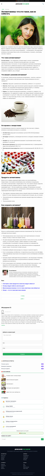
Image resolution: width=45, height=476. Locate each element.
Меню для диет (26, 467)
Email (4, 348)
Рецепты (2, 459)
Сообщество (25, 456)
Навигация (25, 458)
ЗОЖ (3, 9)
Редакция (3, 464)
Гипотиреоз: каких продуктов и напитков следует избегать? (19, 283)
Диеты (24, 465)
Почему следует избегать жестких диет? (14, 286)
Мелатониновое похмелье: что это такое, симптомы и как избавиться (21, 288)
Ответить (3, 325)
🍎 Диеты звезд (22, 433)
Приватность (3, 465)
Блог (24, 464)
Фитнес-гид (3, 455)
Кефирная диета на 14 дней (22, 430)
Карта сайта (25, 468)
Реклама (25, 459)
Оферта (2, 467)
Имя (4, 342)
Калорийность (26, 455)
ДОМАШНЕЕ (22, 4)
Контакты (3, 468)
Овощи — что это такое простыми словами (14, 290)
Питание (2, 458)
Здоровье (3, 456)
